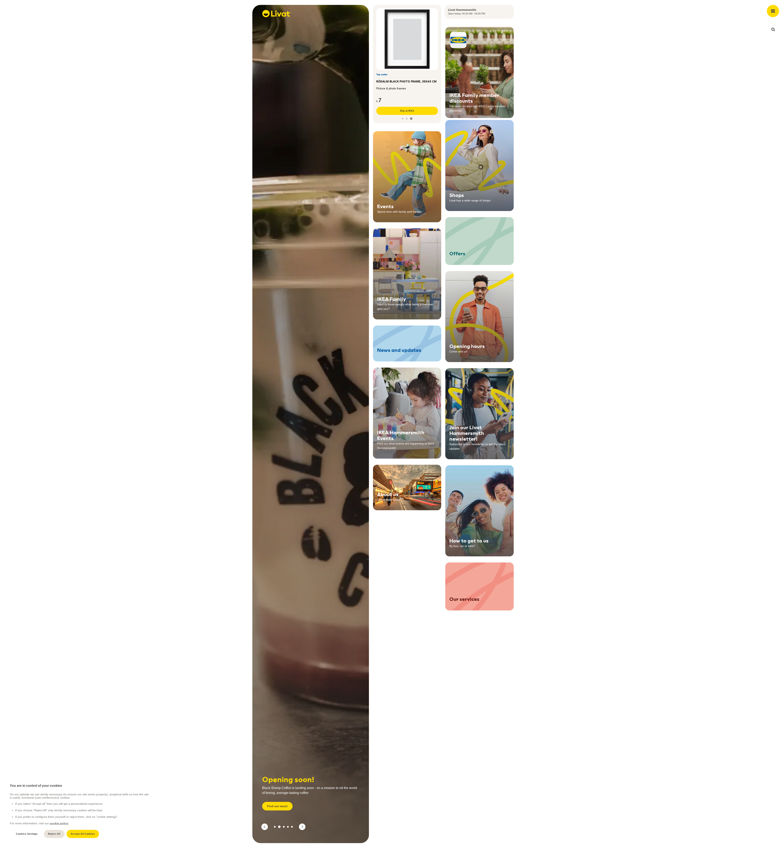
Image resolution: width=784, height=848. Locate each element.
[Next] (302, 827)
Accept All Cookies (83, 833)
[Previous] (264, 827)
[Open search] (773, 29)
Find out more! (277, 806)
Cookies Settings (27, 833)
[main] (79, 811)
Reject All (54, 833)
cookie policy (59, 823)
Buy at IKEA (407, 110)
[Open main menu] (773, 11)
